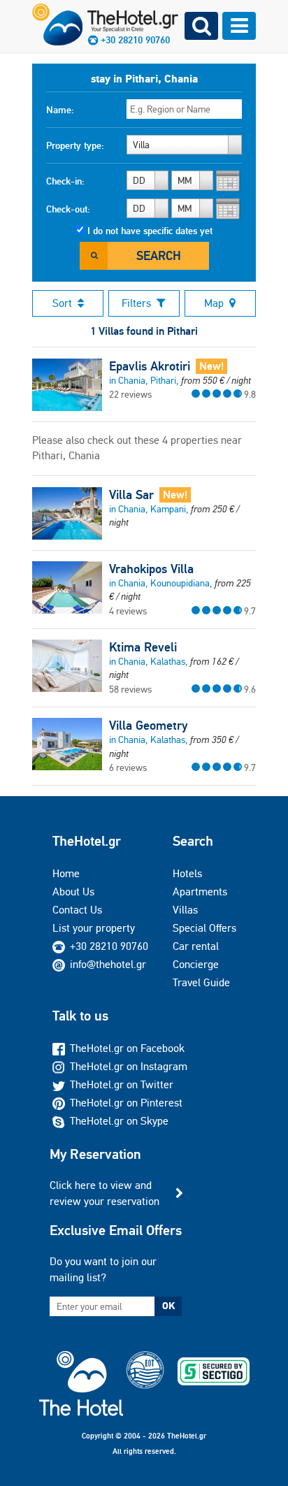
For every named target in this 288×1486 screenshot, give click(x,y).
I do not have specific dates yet (150, 230)
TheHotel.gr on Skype (119, 1120)
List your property (93, 928)
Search (158, 255)
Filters (136, 303)
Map (214, 303)
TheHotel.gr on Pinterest (126, 1102)
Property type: (75, 145)
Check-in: (65, 181)
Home (66, 873)
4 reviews (128, 611)
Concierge (196, 964)
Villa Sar (131, 495)
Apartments (200, 891)
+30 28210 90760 (109, 946)
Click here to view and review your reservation (104, 1192)
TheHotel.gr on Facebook (127, 1048)
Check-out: (68, 209)
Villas (185, 909)
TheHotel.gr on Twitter (121, 1084)
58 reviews (130, 689)
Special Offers (204, 928)
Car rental (196, 946)
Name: (60, 109)
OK (168, 1305)
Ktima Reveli (143, 647)
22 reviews (130, 394)
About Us (73, 891)
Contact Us (77, 909)
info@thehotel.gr (108, 964)
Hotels (187, 873)
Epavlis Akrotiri (149, 366)
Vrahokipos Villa (151, 569)
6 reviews (128, 767)
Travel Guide (201, 982)
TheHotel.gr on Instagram (128, 1066)
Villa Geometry (148, 725)
